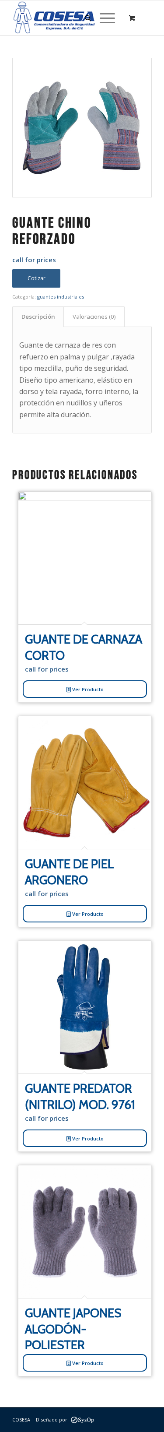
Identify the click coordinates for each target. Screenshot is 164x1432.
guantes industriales (60, 296)
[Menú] (103, 17)
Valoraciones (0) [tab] (94, 316)
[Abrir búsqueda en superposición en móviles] (86, 17)
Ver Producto (87, 689)
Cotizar (36, 278)
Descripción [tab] (38, 316)
